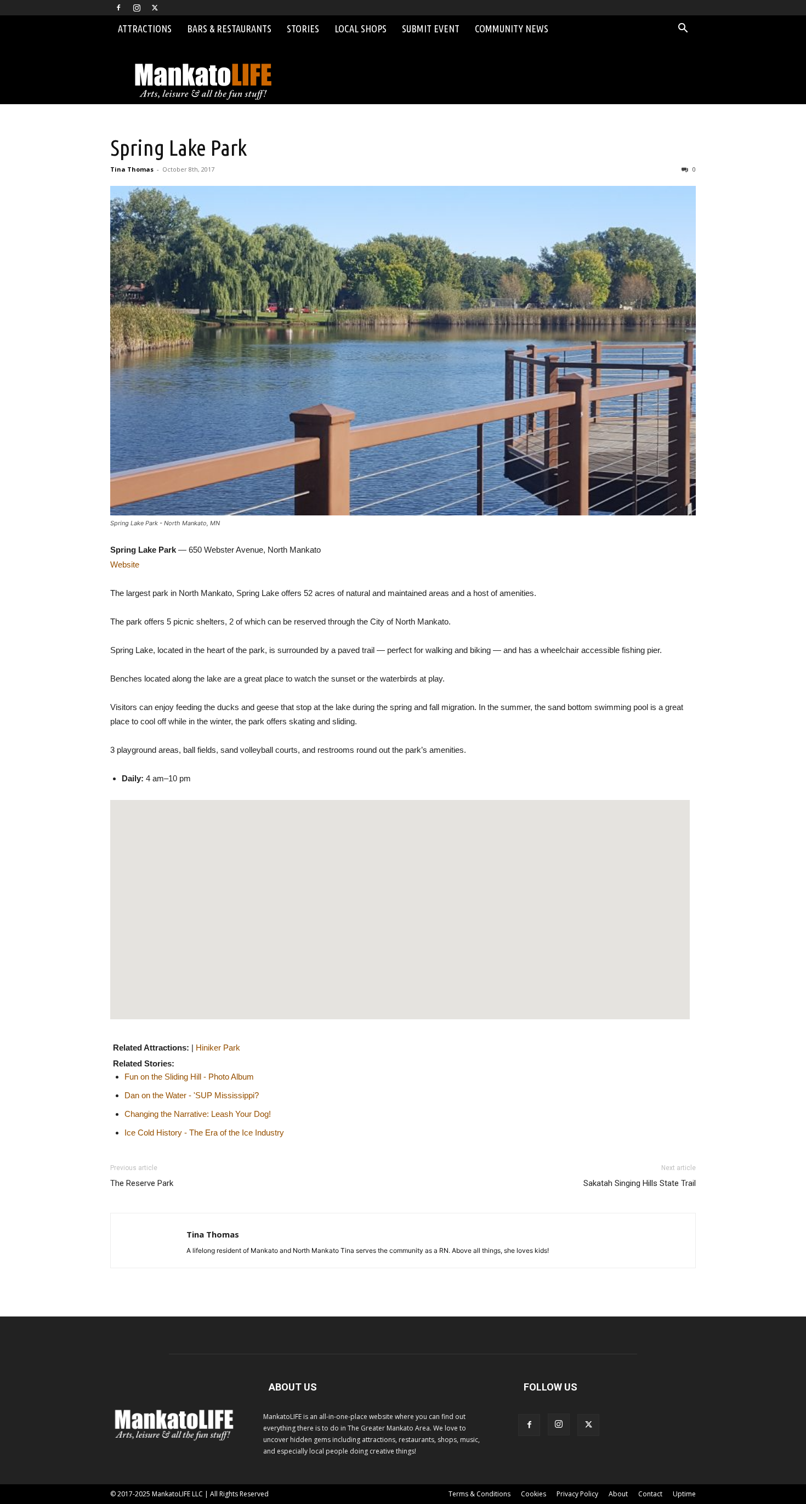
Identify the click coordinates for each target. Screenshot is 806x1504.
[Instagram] (136, 7)
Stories (303, 28)
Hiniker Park (218, 1047)
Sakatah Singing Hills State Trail (639, 1183)
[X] (154, 7)
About (618, 1494)
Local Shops (360, 28)
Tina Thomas (132, 169)
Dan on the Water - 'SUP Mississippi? (191, 1095)
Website (124, 564)
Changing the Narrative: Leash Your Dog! (197, 1114)
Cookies (533, 1494)
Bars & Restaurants (229, 28)
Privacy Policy (577, 1494)
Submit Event (430, 28)
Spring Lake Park (178, 147)
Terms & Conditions (479, 1494)
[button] (682, 29)
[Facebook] (118, 7)
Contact (650, 1494)
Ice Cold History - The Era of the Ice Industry (204, 1132)
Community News (511, 28)
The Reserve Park (141, 1183)
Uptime (684, 1494)
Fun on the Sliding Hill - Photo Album (189, 1076)
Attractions (145, 28)
